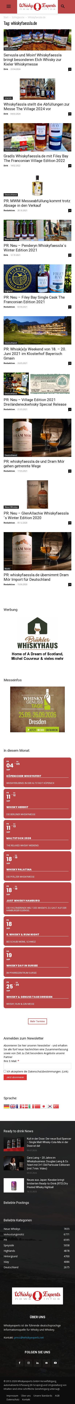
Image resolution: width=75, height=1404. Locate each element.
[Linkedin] (37, 1363)
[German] (7, 1106)
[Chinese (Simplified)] (38, 1106)
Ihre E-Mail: (11, 1061)
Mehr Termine (37, 1021)
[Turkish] (56, 1106)
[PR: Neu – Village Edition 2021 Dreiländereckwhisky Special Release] (37, 384)
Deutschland (11, 49)
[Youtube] (55, 1363)
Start (6, 17)
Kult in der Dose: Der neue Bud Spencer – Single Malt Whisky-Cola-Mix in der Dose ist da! (49, 1142)
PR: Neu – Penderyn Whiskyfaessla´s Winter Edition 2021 (35, 247)
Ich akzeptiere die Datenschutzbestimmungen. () (37, 1071)
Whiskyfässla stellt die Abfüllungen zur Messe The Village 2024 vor (37, 106)
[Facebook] (19, 1363)
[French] (19, 1106)
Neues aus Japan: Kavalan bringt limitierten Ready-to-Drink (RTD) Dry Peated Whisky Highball (47, 1183)
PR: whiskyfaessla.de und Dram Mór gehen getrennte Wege (34, 463)
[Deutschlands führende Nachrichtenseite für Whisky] (37, 7)
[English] (13, 1106)
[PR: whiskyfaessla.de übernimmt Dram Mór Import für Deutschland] (37, 551)
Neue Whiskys (11, 239)
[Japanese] (44, 1106)
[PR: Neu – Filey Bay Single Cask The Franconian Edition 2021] (37, 278)
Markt (7, 568)
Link (65, 1071)
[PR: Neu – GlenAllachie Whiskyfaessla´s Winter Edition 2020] (37, 494)
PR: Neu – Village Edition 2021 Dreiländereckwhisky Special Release (35, 402)
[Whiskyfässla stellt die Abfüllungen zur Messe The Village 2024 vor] (37, 89)
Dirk (6, 69)
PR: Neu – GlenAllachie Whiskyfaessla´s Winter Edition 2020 (36, 515)
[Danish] (25, 1106)
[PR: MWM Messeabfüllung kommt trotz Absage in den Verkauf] (37, 185)
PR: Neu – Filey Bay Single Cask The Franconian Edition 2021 (34, 299)
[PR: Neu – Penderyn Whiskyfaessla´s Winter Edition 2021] (37, 230)
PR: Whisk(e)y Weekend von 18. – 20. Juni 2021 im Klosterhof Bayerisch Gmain (35, 353)
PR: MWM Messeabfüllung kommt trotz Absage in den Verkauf (37, 203)
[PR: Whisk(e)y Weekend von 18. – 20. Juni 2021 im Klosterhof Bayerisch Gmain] (37, 330)
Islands (8, 98)
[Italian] (31, 1106)
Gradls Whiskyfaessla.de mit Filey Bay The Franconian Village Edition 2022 (36, 158)
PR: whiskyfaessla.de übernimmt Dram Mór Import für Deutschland (36, 577)
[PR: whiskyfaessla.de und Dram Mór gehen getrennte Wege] (37, 438)
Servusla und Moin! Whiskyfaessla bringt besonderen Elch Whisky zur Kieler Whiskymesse (33, 59)
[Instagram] (28, 1363)
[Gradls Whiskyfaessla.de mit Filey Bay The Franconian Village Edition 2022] (37, 137)
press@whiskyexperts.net (29, 1337)
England (8, 291)
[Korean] (50, 1106)
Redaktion (9, 210)
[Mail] (46, 1363)
